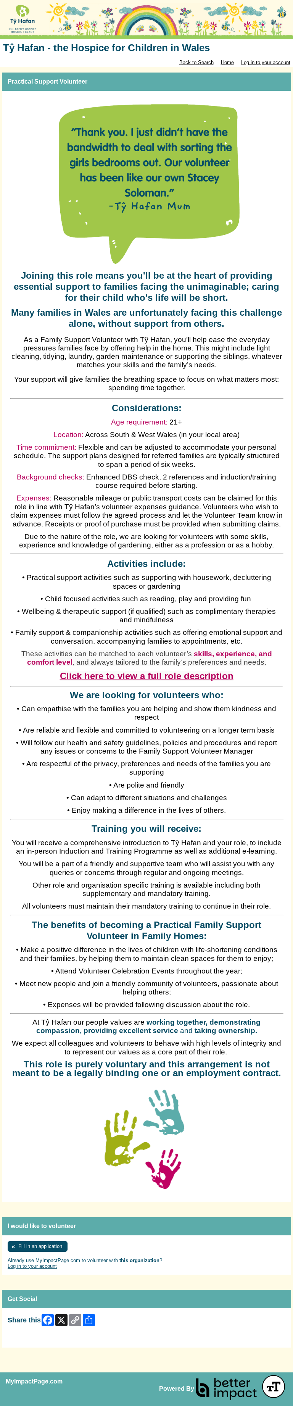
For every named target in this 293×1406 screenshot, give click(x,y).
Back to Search (196, 62)
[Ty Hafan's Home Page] (146, 21)
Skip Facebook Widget (33, 1339)
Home (227, 62)
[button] (273, 1386)
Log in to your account (265, 62)
